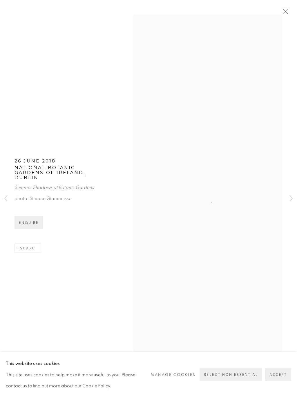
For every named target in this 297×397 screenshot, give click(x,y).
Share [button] (27, 248)
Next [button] (291, 198)
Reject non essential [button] (231, 374)
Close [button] (284, 13)
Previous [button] (6, 198)
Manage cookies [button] (173, 374)
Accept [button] (278, 374)
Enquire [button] (29, 222)
